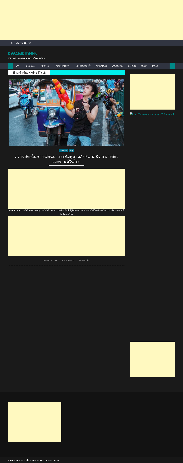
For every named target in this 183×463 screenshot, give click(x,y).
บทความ (45, 65)
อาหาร (155, 65)
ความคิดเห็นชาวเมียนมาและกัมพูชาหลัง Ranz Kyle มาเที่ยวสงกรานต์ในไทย (66, 159)
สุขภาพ (144, 65)
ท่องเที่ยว (132, 65)
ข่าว (17, 65)
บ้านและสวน (117, 65)
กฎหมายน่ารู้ (101, 65)
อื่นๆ (71, 151)
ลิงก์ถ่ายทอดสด (62, 65)
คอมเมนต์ (30, 65)
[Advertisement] (86, 20)
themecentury (52, 460)
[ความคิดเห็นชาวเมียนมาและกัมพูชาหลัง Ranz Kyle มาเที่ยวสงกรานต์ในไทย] (66, 112)
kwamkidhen (22, 53)
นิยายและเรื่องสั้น (83, 65)
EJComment (68, 260)
